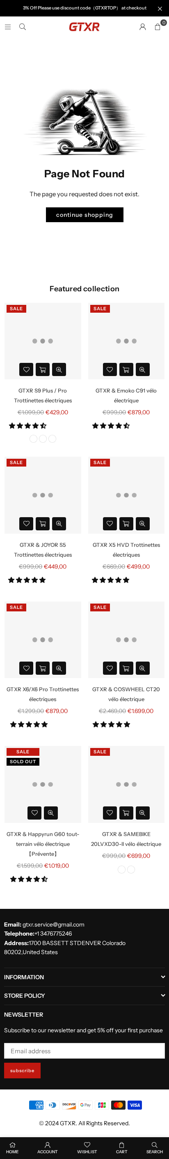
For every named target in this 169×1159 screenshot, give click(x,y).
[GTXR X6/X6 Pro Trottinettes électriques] (43, 640)
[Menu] (7, 26)
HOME (12, 1151)
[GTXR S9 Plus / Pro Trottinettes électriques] (43, 341)
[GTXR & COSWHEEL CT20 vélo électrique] (126, 640)
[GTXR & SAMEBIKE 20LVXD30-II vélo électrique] (126, 784)
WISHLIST (87, 1151)
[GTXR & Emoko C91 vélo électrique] (126, 341)
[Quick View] (59, 369)
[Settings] (142, 26)
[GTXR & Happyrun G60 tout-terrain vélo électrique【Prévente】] (43, 784)
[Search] (22, 26)
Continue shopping (84, 214)
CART (122, 1151)
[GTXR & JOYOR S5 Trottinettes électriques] (43, 495)
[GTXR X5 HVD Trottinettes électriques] (126, 495)
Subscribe (22, 1070)
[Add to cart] (126, 369)
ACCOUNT (47, 1151)
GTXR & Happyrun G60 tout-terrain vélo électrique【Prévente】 (43, 844)
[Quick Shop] (43, 369)
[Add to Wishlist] (26, 369)
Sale (16, 308)
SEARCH (154, 1151)
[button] (28, 426)
